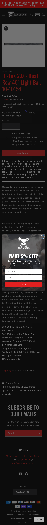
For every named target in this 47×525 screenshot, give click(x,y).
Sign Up (23, 284)
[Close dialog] (42, 237)
